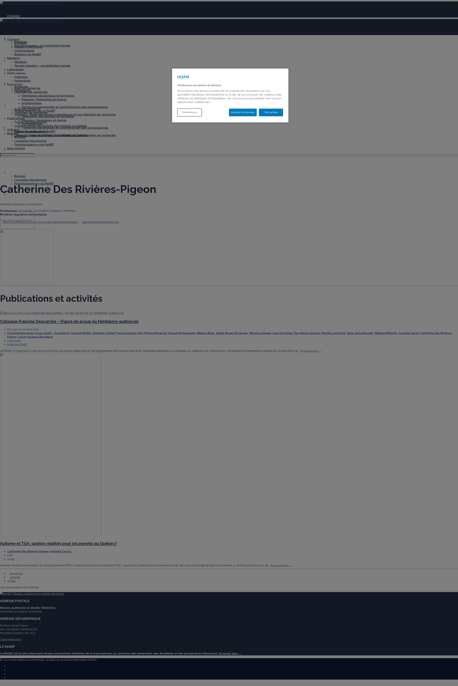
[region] (230, 95)
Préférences (190, 112)
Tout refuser (271, 112)
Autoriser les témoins (243, 112)
